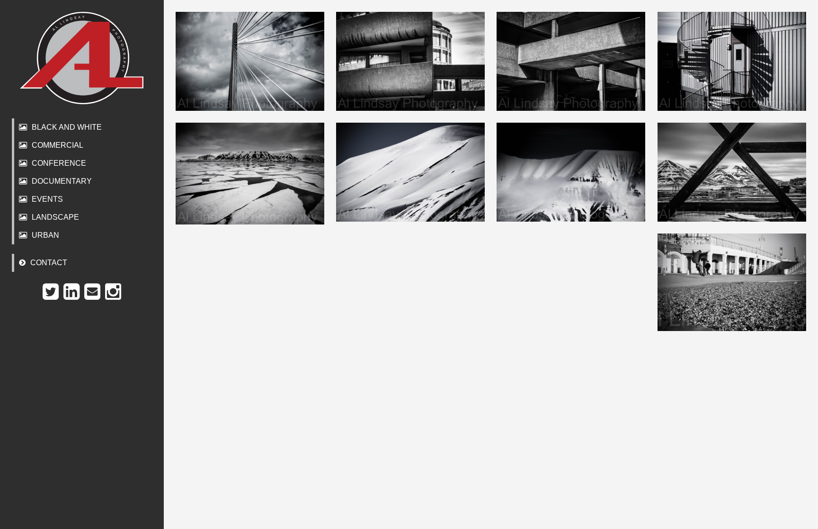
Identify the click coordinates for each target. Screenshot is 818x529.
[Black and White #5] (571, 61)
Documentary (62, 181)
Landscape (55, 217)
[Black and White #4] (410, 61)
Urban (45, 235)
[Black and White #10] (571, 172)
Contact (48, 263)
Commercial (57, 145)
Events (47, 199)
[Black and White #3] (250, 61)
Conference (59, 163)
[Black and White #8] (250, 173)
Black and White (67, 127)
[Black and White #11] (732, 282)
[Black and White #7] (732, 172)
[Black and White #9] (410, 172)
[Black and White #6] (732, 61)
